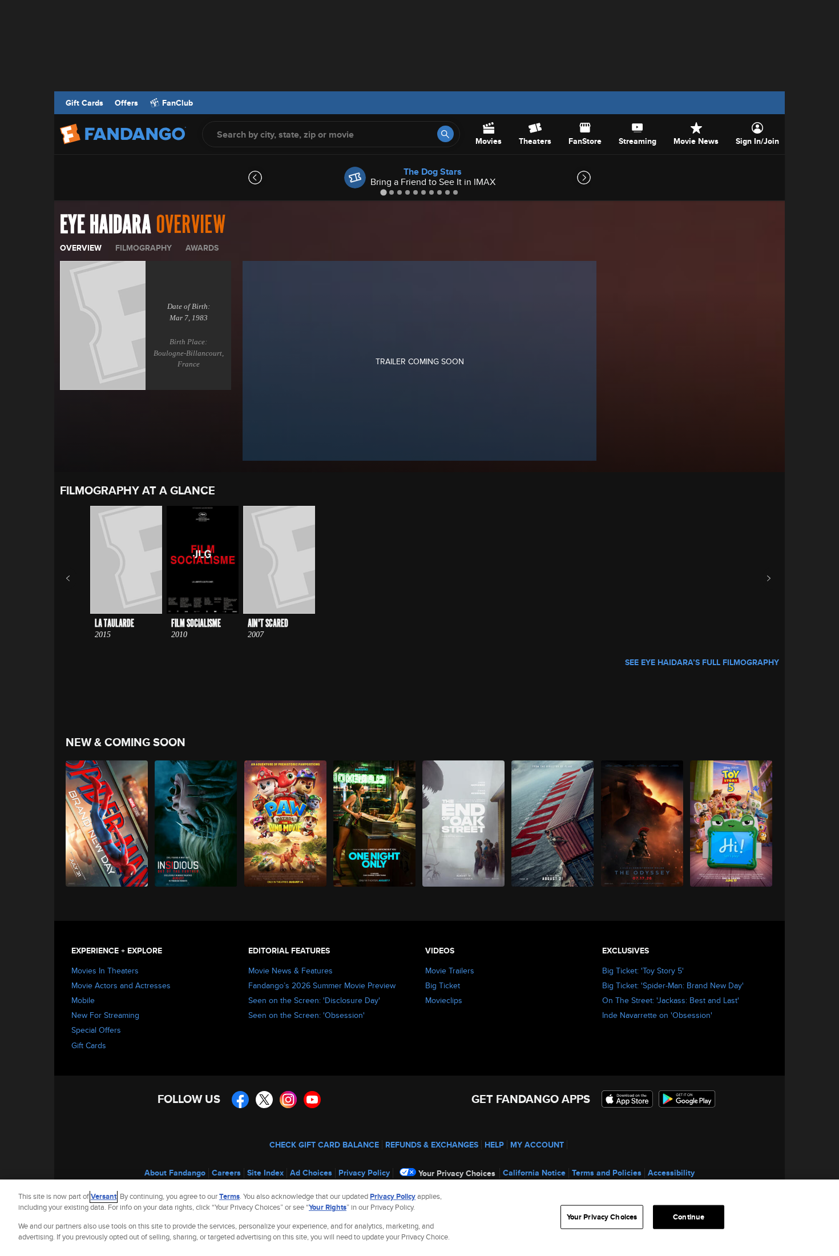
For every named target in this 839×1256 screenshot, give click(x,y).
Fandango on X (264, 1099)
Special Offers (96, 1030)
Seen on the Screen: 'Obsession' (306, 1015)
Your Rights (327, 1207)
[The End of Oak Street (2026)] (464, 823)
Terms (229, 1196)
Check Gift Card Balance (324, 1144)
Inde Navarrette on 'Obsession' (657, 1015)
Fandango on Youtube (312, 1099)
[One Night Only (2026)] (375, 823)
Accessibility (671, 1172)
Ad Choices (311, 1172)
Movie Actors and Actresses (121, 985)
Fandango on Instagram (288, 1099)
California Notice (534, 1172)
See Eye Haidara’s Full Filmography (702, 662)
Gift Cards (84, 102)
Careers (226, 1172)
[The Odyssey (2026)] (642, 823)
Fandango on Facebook (240, 1099)
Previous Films (78, 578)
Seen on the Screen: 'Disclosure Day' (314, 1000)
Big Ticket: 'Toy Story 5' (643, 970)
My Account (537, 1144)
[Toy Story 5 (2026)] (731, 823)
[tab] (383, 192)
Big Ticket (442, 985)
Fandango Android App (687, 1099)
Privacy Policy (364, 1172)
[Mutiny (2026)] (553, 823)
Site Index (265, 1172)
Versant (103, 1196)
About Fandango (174, 1172)
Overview (81, 247)
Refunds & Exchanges (431, 1144)
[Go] (445, 134)
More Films (761, 578)
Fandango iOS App (627, 1099)
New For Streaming (105, 1015)
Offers (126, 102)
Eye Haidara (105, 225)
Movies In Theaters (105, 970)
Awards (202, 247)
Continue (688, 1216)
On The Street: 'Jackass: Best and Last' (670, 1000)
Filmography (143, 247)
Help (494, 1144)
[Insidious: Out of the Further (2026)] (196, 823)
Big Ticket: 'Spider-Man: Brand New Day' (673, 985)
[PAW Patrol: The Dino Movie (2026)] (286, 823)
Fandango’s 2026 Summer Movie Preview (322, 985)
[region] (419, 1217)
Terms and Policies (607, 1172)
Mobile (83, 1000)
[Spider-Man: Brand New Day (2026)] (107, 823)
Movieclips (443, 1000)
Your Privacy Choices (456, 1173)
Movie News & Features (290, 970)
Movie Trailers (449, 970)
